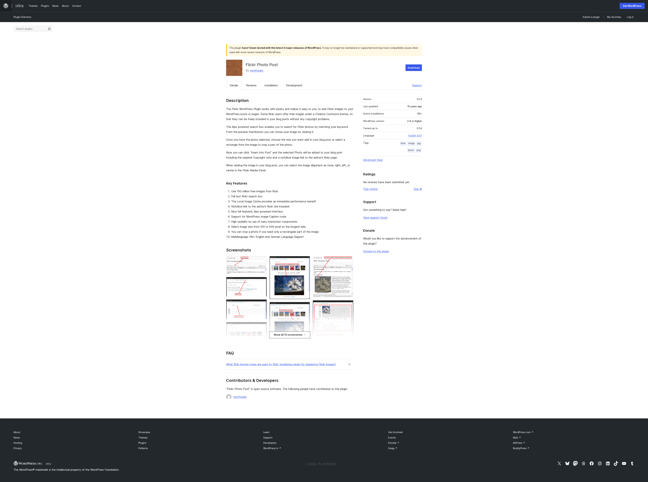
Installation (271, 85)
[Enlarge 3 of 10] (262, 304)
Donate (393, 442)
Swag (392, 448)
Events (392, 437)
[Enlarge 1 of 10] (262, 260)
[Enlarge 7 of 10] (305, 306)
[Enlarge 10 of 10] (348, 304)
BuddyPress (521, 448)
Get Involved (395, 432)
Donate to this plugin (376, 251)
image (411, 143)
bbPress (519, 442)
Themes (142, 437)
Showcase (144, 432)
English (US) (415, 135)
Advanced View (373, 160)
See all (418, 189)
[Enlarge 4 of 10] (262, 326)
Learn (266, 432)
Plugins (142, 442)
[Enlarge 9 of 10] (348, 260)
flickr (403, 143)
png (419, 150)
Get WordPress (632, 5)
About (17, 432)
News (17, 437)
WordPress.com (523, 432)
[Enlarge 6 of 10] (305, 260)
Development (294, 85)
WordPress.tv (272, 448)
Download (414, 67)
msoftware (256, 70)
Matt (517, 437)
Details (234, 85)
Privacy (18, 448)
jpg (419, 143)
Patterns (143, 448)
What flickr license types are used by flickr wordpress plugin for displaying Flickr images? (281, 364)
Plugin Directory (22, 17)
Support (417, 85)
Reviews (251, 85)
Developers (269, 442)
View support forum (375, 217)
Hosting (18, 442)
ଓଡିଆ (48, 463)
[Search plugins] (49, 28)
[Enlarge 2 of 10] (262, 281)
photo (411, 150)
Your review (370, 189)
